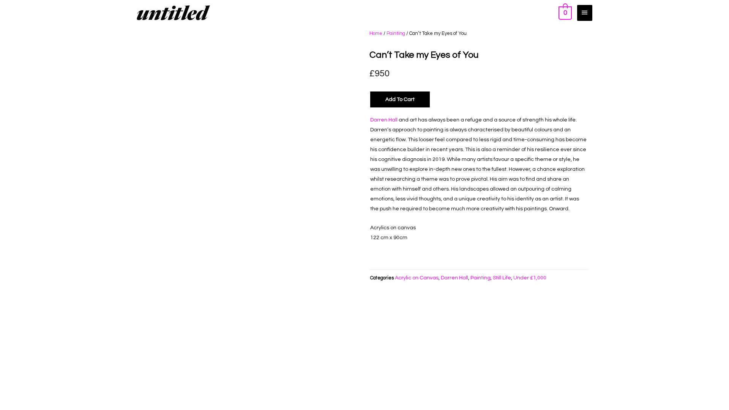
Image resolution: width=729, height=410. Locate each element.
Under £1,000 (529, 278)
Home (375, 33)
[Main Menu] (584, 12)
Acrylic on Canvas (417, 278)
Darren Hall (384, 120)
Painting (396, 33)
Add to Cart (400, 99)
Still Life (502, 278)
